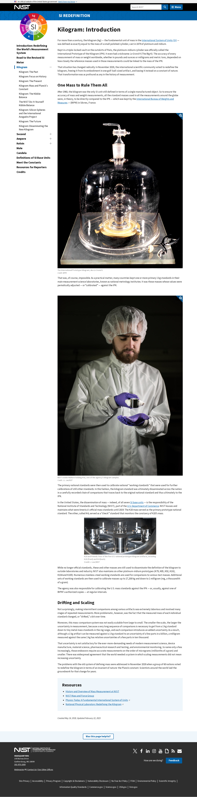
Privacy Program (53, 781)
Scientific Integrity (167, 781)
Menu (178, 7)
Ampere (21, 138)
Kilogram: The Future (30, 121)
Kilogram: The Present (30, 81)
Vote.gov (133, 787)
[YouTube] (160, 751)
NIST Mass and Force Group (80, 695)
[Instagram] (154, 751)
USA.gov (123, 787)
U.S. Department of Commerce (143, 506)
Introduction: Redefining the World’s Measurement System (32, 49)
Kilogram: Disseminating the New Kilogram (33, 127)
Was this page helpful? (98, 736)
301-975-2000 (20, 764)
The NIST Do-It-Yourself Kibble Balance (31, 103)
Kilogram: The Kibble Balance (30, 95)
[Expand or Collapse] (50, 67)
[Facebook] (141, 751)
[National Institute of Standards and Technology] (35, 750)
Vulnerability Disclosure (98, 781)
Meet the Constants (29, 162)
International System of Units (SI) (159, 40)
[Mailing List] (179, 751)
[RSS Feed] (173, 751)
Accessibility (37, 781)
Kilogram (22, 67)
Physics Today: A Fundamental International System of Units (97, 700)
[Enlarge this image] (120, 190)
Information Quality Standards (73, 787)
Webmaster (19, 769)
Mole (19, 148)
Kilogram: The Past (28, 71)
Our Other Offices (45, 769)
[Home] (22, 7)
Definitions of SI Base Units (33, 157)
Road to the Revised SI (30, 57)
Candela (22, 153)
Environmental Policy (146, 781)
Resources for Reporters (32, 167)
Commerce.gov (96, 787)
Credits (21, 172)
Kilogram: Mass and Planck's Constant (33, 87)
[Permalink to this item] (109, 85)
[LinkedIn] (148, 751)
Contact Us (32, 769)
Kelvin (20, 143)
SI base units (136, 502)
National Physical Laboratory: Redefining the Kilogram (93, 704)
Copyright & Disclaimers (74, 781)
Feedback (174, 760)
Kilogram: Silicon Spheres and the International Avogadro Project (32, 113)
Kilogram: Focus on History (32, 76)
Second (21, 134)
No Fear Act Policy (119, 781)
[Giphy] (167, 751)
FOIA (132, 781)
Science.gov (111, 787)
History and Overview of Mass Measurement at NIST (92, 691)
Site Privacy (24, 781)
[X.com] (135, 751)
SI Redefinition (74, 15)
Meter (20, 62)
